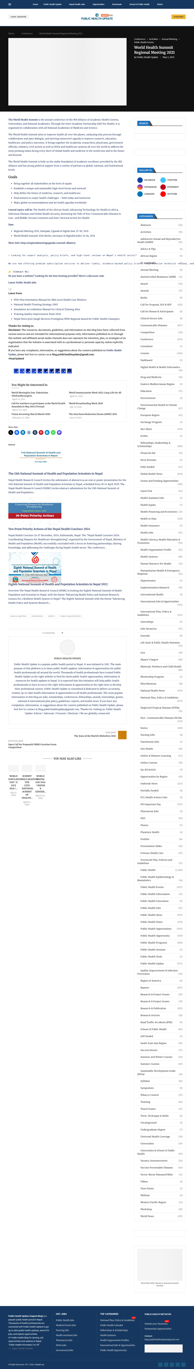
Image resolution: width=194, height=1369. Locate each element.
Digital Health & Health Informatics (161, 367)
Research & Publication (161, 1008)
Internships (161, 621)
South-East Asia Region (161, 1043)
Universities (161, 1143)
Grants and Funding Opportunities (161, 481)
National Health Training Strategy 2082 (36, 304)
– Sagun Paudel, (17, 1348)
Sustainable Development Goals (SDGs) (159, 1072)
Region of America (161, 980)
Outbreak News (161, 783)
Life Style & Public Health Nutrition (161, 642)
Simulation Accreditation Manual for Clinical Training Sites (47, 309)
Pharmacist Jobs (161, 811)
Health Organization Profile (161, 549)
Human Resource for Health (161, 563)
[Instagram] (63, 371)
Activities (161, 232)
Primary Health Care (161, 853)
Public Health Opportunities (161, 928)
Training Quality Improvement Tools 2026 (37, 314)
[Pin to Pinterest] (70, 633)
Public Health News (161, 915)
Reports (161, 987)
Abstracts (161, 225)
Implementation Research (161, 587)
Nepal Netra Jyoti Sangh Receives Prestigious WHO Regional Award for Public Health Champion (67, 318)
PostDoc (161, 839)
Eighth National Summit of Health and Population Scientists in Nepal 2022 (58, 584)
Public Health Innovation (161, 901)
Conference (27, 33)
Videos (161, 1181)
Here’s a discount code (91, 275)
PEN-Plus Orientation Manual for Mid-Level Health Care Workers (50, 299)
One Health (161, 748)
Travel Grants (161, 1108)
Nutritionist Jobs (161, 741)
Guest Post (161, 491)
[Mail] (34, 371)
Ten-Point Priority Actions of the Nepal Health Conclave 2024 (49, 529)
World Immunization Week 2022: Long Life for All (95, 392)
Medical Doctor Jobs (66, 1325)
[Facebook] (28, 371)
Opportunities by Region (161, 776)
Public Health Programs (161, 942)
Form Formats (161, 460)
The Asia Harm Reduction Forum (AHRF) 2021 (93, 414)
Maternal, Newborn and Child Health (161, 666)
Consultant (161, 346)
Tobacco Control (161, 1095)
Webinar (161, 1195)
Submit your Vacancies (156, 1324)
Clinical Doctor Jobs (161, 318)
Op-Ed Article (161, 769)
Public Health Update (52, 4)
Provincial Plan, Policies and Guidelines (159, 861)
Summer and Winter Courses (161, 1057)
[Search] (184, 4)
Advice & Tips (161, 248)
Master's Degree (161, 659)
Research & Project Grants (161, 994)
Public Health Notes (161, 921)
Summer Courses (161, 1063)
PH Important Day (161, 804)
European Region (161, 415)
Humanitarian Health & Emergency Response (159, 572)
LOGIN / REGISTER (18, 17)
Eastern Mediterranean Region (161, 384)
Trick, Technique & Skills (161, 1115)
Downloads (117, 4)
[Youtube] (178, 1364)
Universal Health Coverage (161, 1136)
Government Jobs (64, 1350)
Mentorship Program (161, 676)
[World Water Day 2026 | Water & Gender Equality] (40, 768)
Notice (160, 4)
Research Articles (161, 1015)
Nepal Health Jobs (77, 4)
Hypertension (161, 580)
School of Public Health (139, 4)
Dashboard (161, 360)
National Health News (161, 690)
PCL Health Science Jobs (161, 797)
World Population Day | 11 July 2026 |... (15, 782)
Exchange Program (161, 422)
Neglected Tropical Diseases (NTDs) (161, 707)
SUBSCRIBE (178, 17)
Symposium (161, 1088)
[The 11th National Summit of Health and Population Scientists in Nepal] (41, 443)
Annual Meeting (18, 616)
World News (161, 1216)
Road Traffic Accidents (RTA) (161, 1022)
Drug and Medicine (161, 377)
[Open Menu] (9, 4)
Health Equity (161, 504)
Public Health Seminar (161, 949)
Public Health (161, 870)
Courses (161, 353)
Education (161, 391)
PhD (161, 818)
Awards (161, 290)
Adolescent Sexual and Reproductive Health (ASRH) (159, 241)
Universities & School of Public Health (159, 1152)
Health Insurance (161, 525)
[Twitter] (45, 371)
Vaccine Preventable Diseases (161, 1167)
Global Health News (161, 473)
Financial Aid (161, 453)
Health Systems (161, 556)
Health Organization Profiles (114, 1340)
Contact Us (21, 271)
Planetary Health (161, 832)
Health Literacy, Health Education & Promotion (159, 541)
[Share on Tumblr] (76, 633)
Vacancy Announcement (161, 1160)
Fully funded (161, 466)
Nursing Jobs (161, 734)
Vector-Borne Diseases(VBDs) (161, 1174)
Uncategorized (161, 1122)
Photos (161, 825)
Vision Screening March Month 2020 (31, 414)
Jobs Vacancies (161, 628)
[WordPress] (16, 371)
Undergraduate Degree (161, 1129)
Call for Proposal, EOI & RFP (161, 304)
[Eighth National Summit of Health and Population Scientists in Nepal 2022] (34, 554)
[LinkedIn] (57, 371)
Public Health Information (161, 894)
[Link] (22, 371)
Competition (161, 332)
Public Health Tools (161, 956)
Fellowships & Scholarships (114, 1330)
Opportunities (98, 4)
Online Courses (161, 762)
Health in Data (161, 518)
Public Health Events (70, 616)
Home (35, 4)
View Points (161, 1188)
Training (161, 1101)
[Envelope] (183, 1364)
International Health (161, 594)
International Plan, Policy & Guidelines (159, 613)
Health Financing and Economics (161, 511)
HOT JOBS (61, 1314)
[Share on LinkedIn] (73, 633)
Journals (161, 635)
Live (161, 652)
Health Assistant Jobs (161, 497)
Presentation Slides (161, 846)
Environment (161, 398)
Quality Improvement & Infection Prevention (159, 972)
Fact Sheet (161, 429)
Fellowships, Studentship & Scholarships (159, 444)
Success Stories (161, 1050)
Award (161, 283)
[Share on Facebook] (66, 633)
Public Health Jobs (161, 908)
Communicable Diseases (161, 325)
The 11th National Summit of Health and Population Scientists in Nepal (55, 473)
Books (161, 297)
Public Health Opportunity (161, 935)
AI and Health (161, 262)
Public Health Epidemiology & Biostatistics (159, 879)
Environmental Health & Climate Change (159, 407)
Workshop (161, 1209)
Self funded (161, 1036)
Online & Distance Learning (161, 755)
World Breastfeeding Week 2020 (86, 403)
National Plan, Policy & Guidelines (161, 697)
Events (51, 616)
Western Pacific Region (161, 1202)
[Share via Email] (91, 633)
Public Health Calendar (111, 1325)
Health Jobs (161, 532)
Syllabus (161, 1081)
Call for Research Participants (161, 311)
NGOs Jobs (61, 1345)
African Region (161, 255)
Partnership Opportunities (158, 1329)
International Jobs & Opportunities (161, 601)
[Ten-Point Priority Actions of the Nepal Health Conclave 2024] (34, 499)
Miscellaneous (161, 683)
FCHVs (161, 436)
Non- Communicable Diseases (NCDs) (161, 718)
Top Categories (109, 1314)
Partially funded (161, 790)
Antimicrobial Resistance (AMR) (161, 276)
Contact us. (40, 1364)
